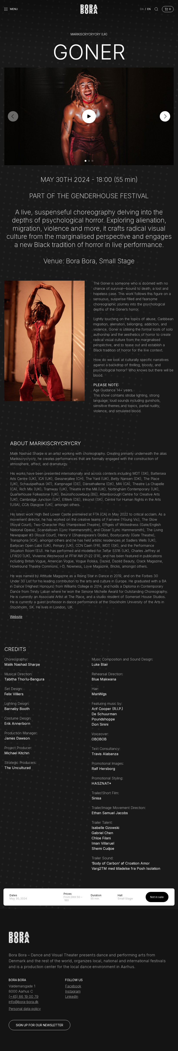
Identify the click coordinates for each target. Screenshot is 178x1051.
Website (16, 616)
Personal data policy (25, 1009)
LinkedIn (71, 996)
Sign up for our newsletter (39, 1025)
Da (142, 9)
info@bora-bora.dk (23, 1002)
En (149, 9)
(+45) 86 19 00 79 (23, 996)
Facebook (73, 986)
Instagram (73, 991)
